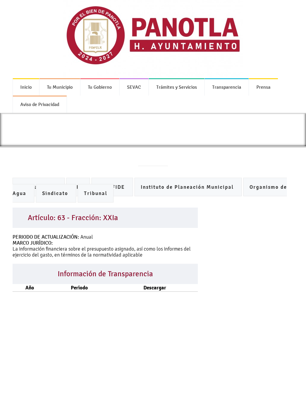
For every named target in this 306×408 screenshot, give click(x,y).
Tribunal (95, 193)
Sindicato (56, 193)
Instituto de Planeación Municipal (188, 187)
